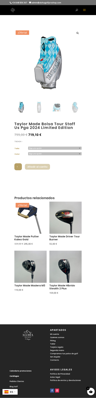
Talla (16, 148)
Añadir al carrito (37, 167)
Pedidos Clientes (17, 381)
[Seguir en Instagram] (57, 391)
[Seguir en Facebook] (52, 391)
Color (17, 154)
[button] (77, 33)
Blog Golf (14, 386)
